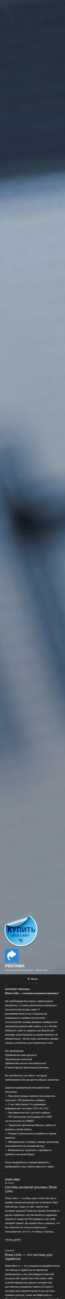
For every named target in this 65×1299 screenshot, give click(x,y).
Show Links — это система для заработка (28, 1256)
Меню (34, 978)
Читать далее (13, 1239)
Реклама (15, 965)
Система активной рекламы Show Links (31, 1189)
